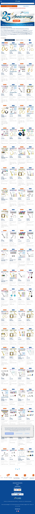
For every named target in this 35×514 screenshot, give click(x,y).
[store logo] (17, 1)
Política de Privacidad (21, 430)
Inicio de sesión (33, 1)
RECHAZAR (27, 433)
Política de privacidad (28, 501)
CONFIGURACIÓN (19, 433)
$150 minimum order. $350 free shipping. (17, 8)
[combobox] (17, 3)
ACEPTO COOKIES (9, 433)
